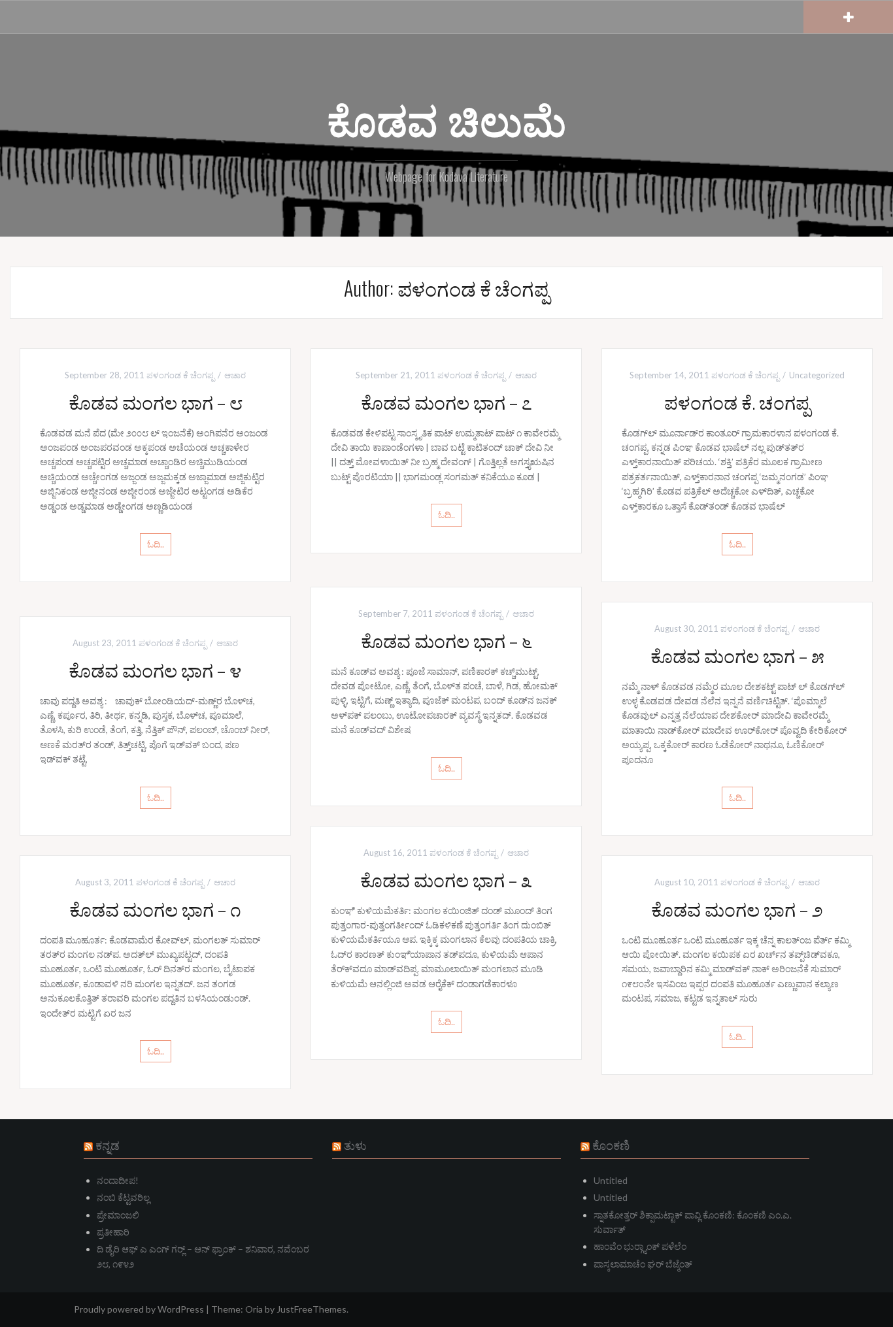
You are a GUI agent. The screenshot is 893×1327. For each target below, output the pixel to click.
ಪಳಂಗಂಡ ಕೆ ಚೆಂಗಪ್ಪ (180, 375)
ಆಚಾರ (235, 375)
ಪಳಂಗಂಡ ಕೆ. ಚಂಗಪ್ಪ (737, 401)
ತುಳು (355, 1144)
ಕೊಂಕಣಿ (611, 1144)
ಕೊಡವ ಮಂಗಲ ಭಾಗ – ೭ (446, 401)
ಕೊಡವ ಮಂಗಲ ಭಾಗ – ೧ (155, 908)
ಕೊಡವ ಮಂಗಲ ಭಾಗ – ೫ (737, 655)
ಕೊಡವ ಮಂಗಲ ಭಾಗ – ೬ (446, 640)
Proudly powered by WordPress (139, 1309)
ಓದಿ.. (155, 543)
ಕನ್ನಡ (107, 1144)
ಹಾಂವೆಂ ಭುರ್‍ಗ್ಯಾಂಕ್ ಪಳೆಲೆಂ (640, 1246)
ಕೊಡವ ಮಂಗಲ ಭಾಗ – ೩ (446, 879)
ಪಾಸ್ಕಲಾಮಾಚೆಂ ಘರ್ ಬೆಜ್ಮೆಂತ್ (643, 1264)
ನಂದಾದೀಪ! (118, 1180)
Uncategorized (817, 375)
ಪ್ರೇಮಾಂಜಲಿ (118, 1215)
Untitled (611, 1180)
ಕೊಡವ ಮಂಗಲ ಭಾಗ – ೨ (737, 908)
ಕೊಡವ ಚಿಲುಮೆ (446, 118)
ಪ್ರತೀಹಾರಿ (113, 1231)
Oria (254, 1309)
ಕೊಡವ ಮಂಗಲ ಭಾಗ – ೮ (156, 401)
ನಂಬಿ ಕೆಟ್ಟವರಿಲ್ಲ (123, 1197)
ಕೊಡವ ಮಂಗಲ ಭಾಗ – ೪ (155, 669)
